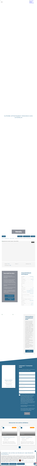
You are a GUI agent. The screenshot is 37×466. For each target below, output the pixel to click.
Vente (3, 238)
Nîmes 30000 (12, 238)
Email (21, 379)
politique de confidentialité (27, 410)
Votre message (22, 392)
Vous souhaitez (21, 388)
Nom (20, 376)
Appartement (6, 238)
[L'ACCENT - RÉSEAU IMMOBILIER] (33, 2)
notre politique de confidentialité (16, 461)
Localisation (18, 465)
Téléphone (21, 382)
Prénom (21, 373)
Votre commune (22, 385)
